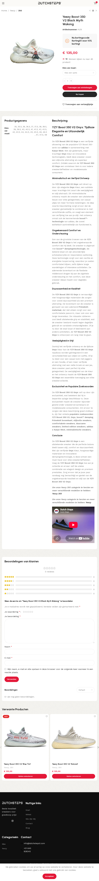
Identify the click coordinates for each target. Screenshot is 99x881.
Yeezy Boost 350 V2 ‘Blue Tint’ (17, 764)
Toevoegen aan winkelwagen (80, 88)
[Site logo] (49, 3)
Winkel (28, 814)
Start (28, 810)
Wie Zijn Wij (30, 819)
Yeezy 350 (57, 493)
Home (4, 10)
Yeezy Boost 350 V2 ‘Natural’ (65, 764)
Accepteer (49, 876)
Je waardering (12, 612)
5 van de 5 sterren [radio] (32, 612)
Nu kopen (80, 94)
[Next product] (96, 10)
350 (20, 10)
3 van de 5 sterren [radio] (28, 612)
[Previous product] (90, 10)
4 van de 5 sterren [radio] (30, 612)
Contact (29, 823)
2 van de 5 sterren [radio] (26, 612)
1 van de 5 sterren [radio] (24, 612)
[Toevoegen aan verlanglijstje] (46, 716)
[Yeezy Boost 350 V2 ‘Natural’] (73, 737)
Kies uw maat (69, 68)
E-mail (8, 658)
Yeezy (12, 10)
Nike (4, 844)
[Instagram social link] (12, 821)
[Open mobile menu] (3, 3)
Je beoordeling (13, 616)
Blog (28, 828)
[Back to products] (93, 10)
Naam (8, 646)
